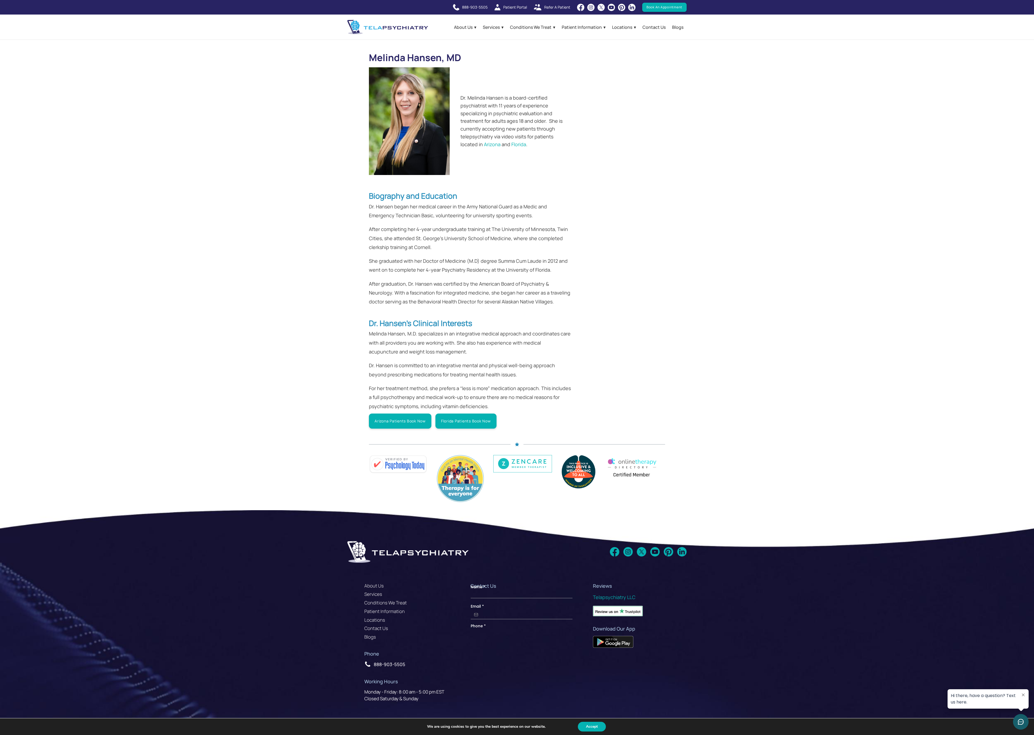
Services (491, 27)
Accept (592, 726)
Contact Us (654, 27)
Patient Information (582, 27)
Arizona (492, 144)
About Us (463, 27)
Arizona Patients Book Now (400, 421)
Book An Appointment (664, 7)
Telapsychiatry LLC (614, 597)
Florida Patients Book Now (466, 421)
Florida (518, 144)
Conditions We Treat (530, 27)
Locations (622, 27)
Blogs (677, 27)
